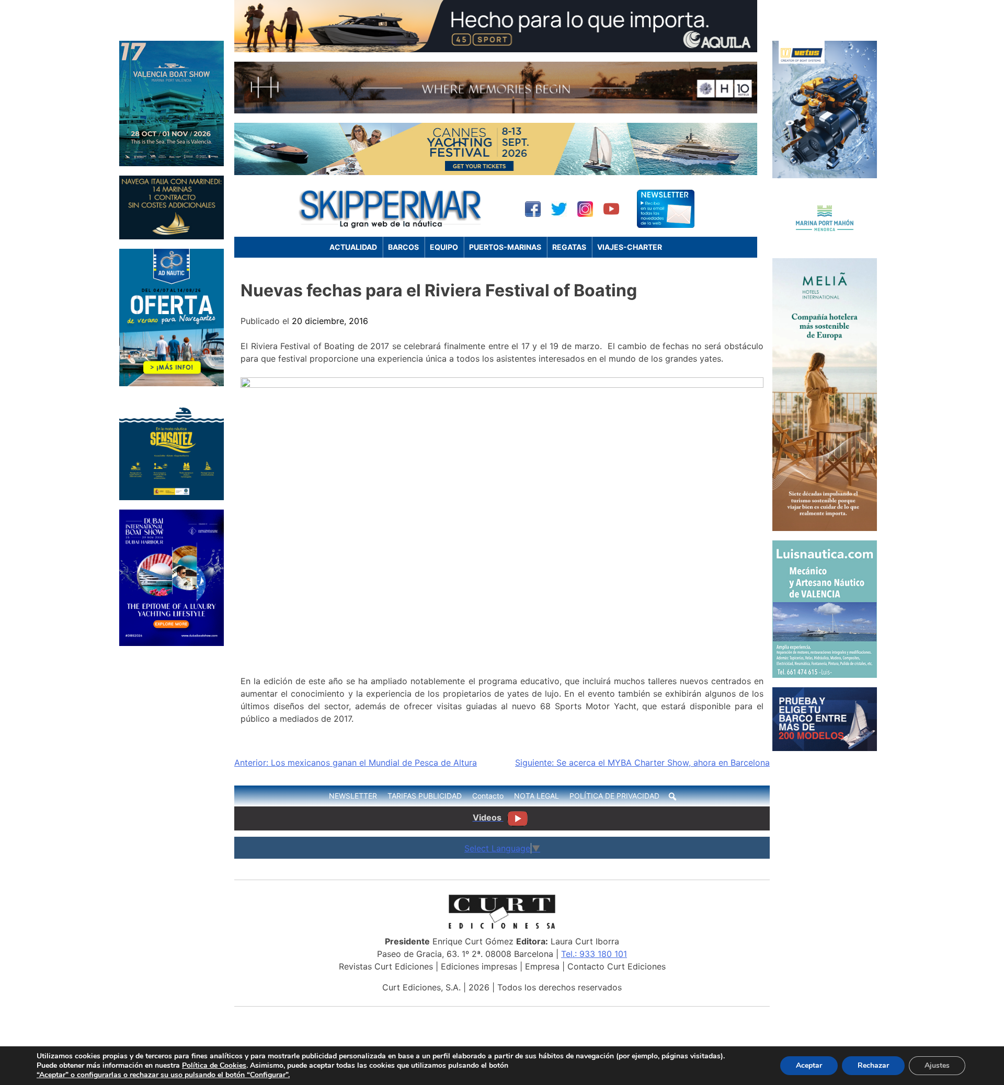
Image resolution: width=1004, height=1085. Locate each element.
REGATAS (569, 247)
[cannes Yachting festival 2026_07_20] (495, 172)
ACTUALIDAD (353, 247)
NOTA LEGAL (536, 795)
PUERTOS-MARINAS (505, 247)
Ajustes (937, 1065)
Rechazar (873, 1065)
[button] (672, 796)
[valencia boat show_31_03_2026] (171, 163)
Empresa (542, 966)
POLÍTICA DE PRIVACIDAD (614, 795)
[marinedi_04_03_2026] (171, 236)
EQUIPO (444, 247)
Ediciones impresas (479, 966)
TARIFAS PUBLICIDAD (424, 795)
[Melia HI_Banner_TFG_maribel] (824, 528)
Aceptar (809, 1065)
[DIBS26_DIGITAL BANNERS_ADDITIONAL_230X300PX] (171, 643)
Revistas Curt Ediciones (386, 966)
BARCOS (403, 247)
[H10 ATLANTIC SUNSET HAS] (495, 110)
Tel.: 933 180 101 (594, 954)
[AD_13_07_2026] (171, 383)
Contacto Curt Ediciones (616, 966)
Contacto (488, 795)
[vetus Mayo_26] (824, 175)
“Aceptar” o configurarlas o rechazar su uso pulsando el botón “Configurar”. (163, 1075)
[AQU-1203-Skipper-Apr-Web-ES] (495, 49)
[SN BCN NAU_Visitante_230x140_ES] (824, 748)
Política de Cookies (214, 1065)
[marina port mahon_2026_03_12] (824, 245)
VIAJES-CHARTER (629, 247)
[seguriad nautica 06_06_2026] (171, 497)
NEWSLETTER (353, 795)
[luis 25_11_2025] (824, 675)
